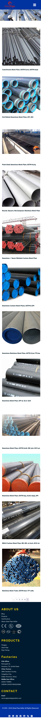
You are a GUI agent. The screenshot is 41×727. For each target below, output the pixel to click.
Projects (4, 616)
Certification (5, 619)
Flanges (4, 645)
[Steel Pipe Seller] (22, 4)
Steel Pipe (4, 647)
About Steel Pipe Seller (9, 621)
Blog (2, 614)
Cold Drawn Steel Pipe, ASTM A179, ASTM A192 (20, 70)
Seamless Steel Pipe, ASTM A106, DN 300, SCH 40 (21, 448)
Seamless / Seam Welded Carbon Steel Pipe (19, 258)
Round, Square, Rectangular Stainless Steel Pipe (21, 211)
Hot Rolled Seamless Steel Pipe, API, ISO (17, 117)
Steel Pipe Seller (18, 708)
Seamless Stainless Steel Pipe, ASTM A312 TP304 (21, 353)
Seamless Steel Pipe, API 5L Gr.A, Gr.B (16, 401)
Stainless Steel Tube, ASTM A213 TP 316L (18, 591)
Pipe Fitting (5, 650)
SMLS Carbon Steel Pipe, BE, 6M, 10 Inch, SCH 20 (21, 543)
